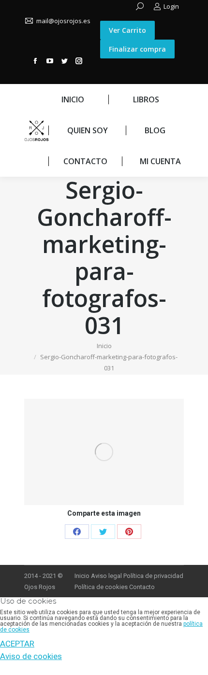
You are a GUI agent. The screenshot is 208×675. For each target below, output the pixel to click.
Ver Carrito (127, 30)
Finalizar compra (137, 49)
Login (171, 6)
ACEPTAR (17, 643)
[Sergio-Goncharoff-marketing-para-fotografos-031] (104, 452)
